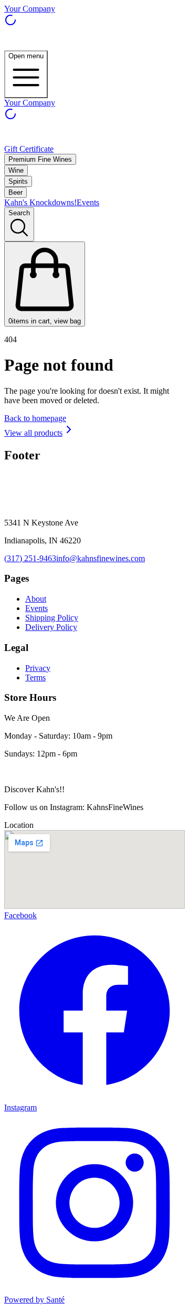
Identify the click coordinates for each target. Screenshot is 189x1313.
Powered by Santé (34, 1299)
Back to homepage (35, 418)
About (35, 598)
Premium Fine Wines (40, 159)
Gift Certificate (29, 148)
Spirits (18, 181)
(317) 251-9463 (30, 558)
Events (88, 202)
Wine (16, 170)
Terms (35, 677)
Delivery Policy (51, 627)
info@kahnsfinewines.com (100, 558)
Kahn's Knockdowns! (40, 202)
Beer (15, 192)
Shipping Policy (51, 617)
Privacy (37, 668)
